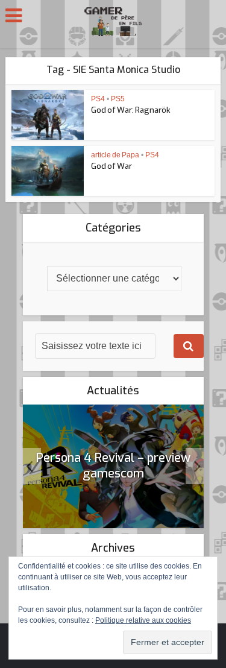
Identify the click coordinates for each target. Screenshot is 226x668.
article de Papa (115, 155)
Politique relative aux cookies (143, 620)
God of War (111, 166)
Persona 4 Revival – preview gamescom (113, 466)
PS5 (118, 99)
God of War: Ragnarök (131, 110)
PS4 (98, 99)
